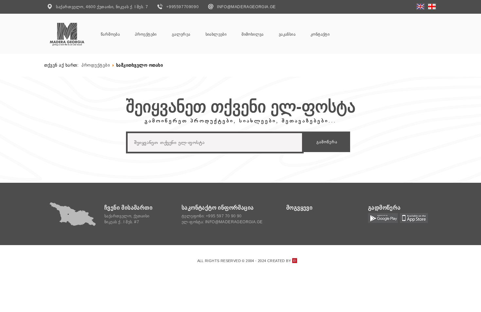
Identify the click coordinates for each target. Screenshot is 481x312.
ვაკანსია (287, 34)
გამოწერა (326, 142)
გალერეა (181, 34)
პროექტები (146, 34)
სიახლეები (216, 34)
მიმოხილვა (252, 34)
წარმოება (110, 34)
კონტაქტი (320, 34)
